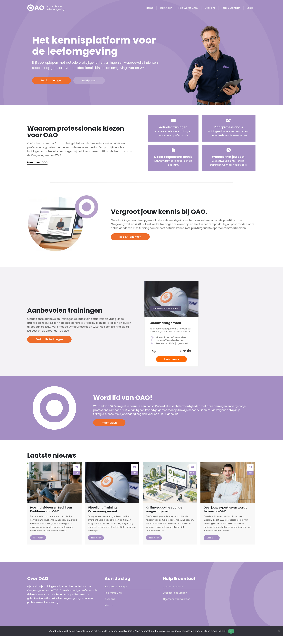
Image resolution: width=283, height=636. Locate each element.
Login (250, 7)
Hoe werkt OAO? (188, 7)
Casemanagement (165, 323)
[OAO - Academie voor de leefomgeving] (47, 7)
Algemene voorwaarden (176, 599)
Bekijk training (171, 359)
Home (149, 7)
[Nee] (279, 631)
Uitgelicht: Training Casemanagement (102, 509)
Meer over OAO (37, 162)
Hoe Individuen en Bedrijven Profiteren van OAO (51, 509)
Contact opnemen (173, 586)
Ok (231, 631)
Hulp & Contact (231, 7)
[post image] (54, 482)
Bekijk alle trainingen (116, 586)
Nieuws (109, 605)
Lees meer (38, 537)
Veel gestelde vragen (175, 592)
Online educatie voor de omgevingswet (164, 509)
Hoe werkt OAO (113, 592)
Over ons (210, 7)
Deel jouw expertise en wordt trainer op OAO (225, 509)
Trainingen (166, 7)
